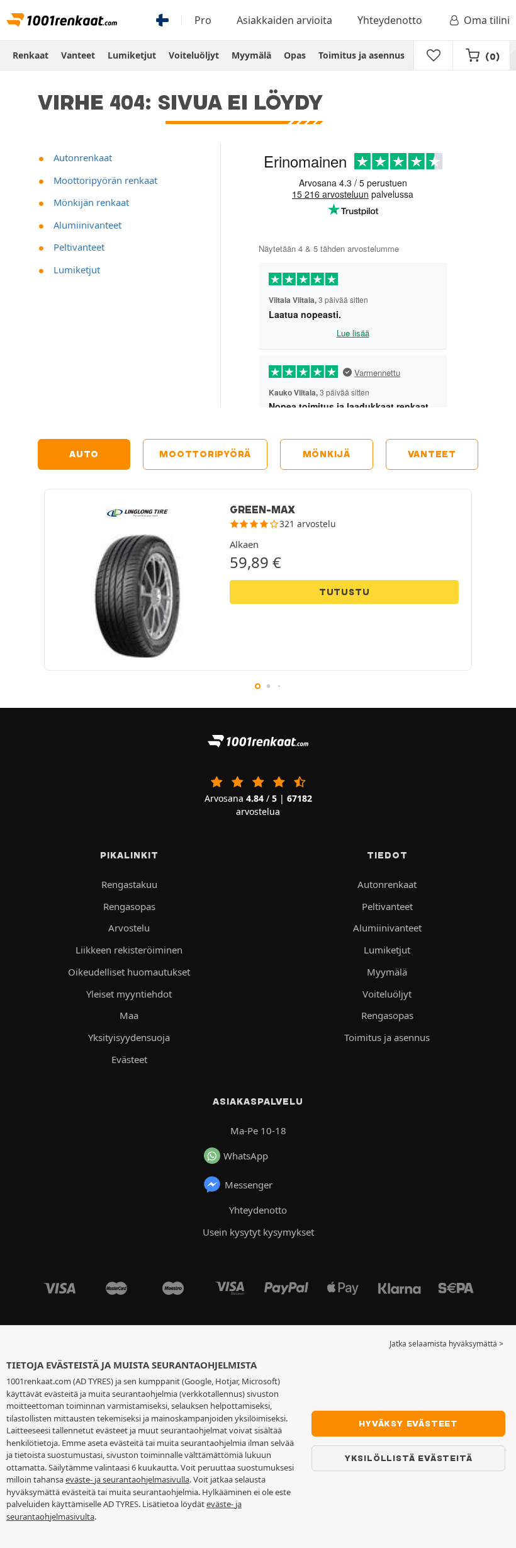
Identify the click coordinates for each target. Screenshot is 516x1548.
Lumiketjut (132, 55)
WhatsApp (245, 1155)
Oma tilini (487, 20)
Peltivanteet (77, 247)
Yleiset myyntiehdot (129, 993)
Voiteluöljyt (194, 55)
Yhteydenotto (389, 20)
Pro (202, 20)
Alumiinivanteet (86, 225)
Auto (84, 454)
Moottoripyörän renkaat (104, 180)
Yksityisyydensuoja (129, 1037)
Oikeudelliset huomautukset (129, 971)
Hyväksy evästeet (408, 1423)
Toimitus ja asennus (361, 55)
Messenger (248, 1184)
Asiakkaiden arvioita (284, 20)
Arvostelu (129, 927)
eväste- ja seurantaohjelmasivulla (127, 1479)
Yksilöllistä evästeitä (409, 1458)
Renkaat (30, 55)
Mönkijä (327, 454)
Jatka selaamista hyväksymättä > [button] (446, 1343)
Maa (129, 1015)
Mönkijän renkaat (90, 202)
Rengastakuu (129, 884)
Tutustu (344, 592)
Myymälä (251, 55)
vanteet (432, 454)
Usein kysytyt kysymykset (258, 1232)
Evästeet (129, 1059)
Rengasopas (129, 906)
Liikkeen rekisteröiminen (129, 949)
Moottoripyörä (205, 454)
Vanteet (78, 55)
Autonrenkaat (81, 157)
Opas (295, 55)
